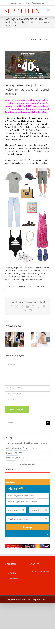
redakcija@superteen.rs (34, 3)
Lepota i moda (25, 286)
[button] (7, 339)
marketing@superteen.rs (41, 571)
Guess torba (11, 270)
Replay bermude (41, 267)
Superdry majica (12, 267)
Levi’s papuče (36, 279)
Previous (37, 39)
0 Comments (39, 286)
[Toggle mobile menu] (48, 10)
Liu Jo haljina (41, 273)
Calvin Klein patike (20, 279)
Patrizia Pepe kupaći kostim (17, 276)
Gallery (44, 332)
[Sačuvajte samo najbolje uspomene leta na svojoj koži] (40, 339)
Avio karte (44, 534)
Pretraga (27, 527)
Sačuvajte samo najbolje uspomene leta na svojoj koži (37, 332)
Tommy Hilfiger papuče (23, 273)
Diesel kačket (26, 267)
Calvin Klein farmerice (27, 270)
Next (46, 39)
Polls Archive (12, 469)
